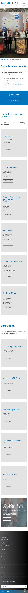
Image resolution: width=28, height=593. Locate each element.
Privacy (2, 575)
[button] (25, 590)
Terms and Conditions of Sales (8, 578)
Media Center (4, 559)
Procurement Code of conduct (8, 581)
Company (3, 553)
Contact (3, 563)
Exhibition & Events (5, 556)
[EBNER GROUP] (10, 4)
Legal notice (4, 571)
